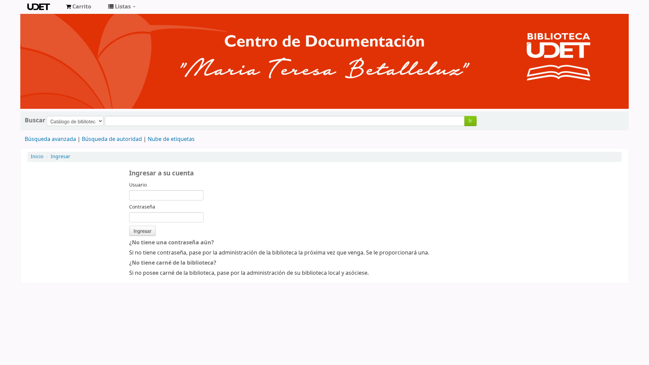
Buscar (35, 120)
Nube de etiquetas (171, 139)
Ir (470, 120)
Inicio (37, 156)
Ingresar (60, 156)
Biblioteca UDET (44, 7)
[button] (78, 7)
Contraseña (142, 207)
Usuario (138, 185)
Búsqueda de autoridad (112, 139)
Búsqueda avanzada (50, 139)
